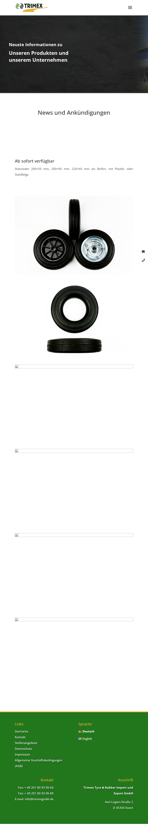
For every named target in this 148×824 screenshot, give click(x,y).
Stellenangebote (26, 743)
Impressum (22, 754)
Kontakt (20, 737)
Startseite (21, 731)
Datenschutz (23, 749)
